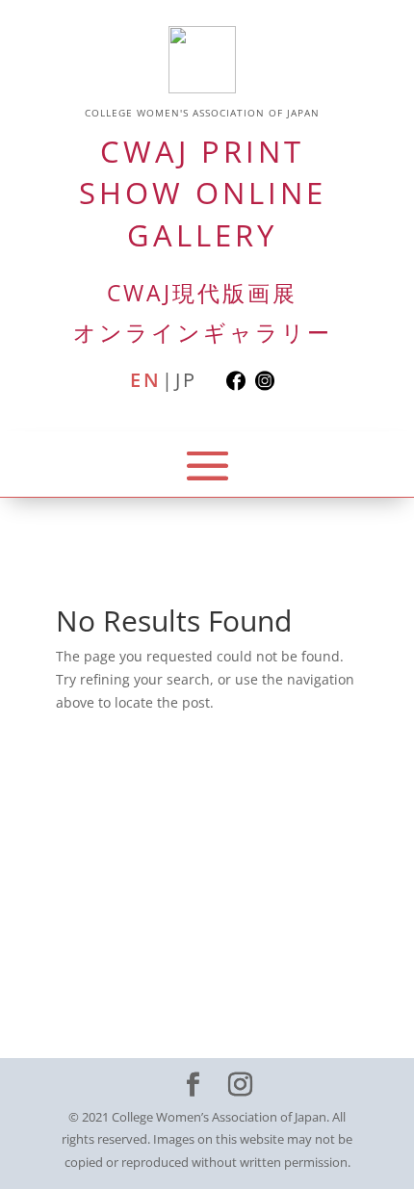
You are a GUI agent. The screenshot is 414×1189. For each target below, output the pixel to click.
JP (186, 381)
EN (146, 381)
